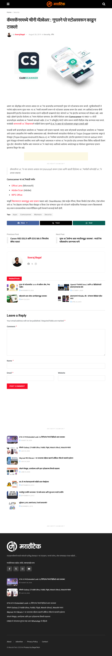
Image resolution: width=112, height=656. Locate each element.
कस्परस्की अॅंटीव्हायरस (23, 124)
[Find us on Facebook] (9, 568)
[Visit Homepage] (56, 4)
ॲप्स (52, 34)
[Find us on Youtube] (29, 568)
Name (10, 360)
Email (10, 373)
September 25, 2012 (27, 485)
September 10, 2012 (27, 495)
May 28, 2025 (25, 299)
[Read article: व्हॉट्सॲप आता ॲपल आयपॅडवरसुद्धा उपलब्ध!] (12, 299)
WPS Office (16, 195)
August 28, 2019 (35, 34)
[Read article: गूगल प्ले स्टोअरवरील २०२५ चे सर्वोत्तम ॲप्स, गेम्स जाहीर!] (12, 287)
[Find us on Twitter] (16, 568)
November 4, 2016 (26, 506)
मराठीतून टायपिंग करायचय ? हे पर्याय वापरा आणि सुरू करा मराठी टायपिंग (41, 492)
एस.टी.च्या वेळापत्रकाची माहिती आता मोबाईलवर (34, 482)
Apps (15, 215)
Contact (45, 642)
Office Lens (16, 185)
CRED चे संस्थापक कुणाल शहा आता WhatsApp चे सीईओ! (27, 621)
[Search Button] (103, 4)
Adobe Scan (17, 190)
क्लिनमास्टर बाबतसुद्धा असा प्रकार (25, 201)
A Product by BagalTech (31, 647)
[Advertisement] (56, 156)
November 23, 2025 (27, 290)
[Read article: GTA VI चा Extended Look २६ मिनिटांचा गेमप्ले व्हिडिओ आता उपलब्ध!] (12, 440)
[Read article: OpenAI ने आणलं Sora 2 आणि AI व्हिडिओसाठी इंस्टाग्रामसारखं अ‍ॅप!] (63, 287)
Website (61, 373)
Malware (38, 215)
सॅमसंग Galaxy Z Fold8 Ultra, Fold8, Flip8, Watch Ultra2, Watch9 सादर (45, 447)
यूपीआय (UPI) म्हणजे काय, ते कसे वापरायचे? (33, 503)
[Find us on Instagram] (22, 568)
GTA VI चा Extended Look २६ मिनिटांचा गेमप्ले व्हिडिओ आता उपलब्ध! (42, 437)
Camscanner (25, 215)
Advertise (19, 642)
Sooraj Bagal (20, 34)
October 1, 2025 (77, 290)
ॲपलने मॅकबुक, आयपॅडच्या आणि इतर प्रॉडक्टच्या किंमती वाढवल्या (39, 469)
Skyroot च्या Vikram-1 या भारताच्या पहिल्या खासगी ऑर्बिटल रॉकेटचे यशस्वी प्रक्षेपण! (46, 458)
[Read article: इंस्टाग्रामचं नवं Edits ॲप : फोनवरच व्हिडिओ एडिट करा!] (63, 299)
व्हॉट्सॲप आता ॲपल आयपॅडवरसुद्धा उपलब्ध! (33, 296)
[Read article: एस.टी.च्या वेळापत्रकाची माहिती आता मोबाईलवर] (12, 484)
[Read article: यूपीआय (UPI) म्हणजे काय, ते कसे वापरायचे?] (12, 505)
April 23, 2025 (76, 302)
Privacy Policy (32, 642)
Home (9, 12)
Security (16, 12)
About (9, 642)
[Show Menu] (8, 4)
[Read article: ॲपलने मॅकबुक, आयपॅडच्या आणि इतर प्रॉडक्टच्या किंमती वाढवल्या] (12, 471)
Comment (12, 326)
